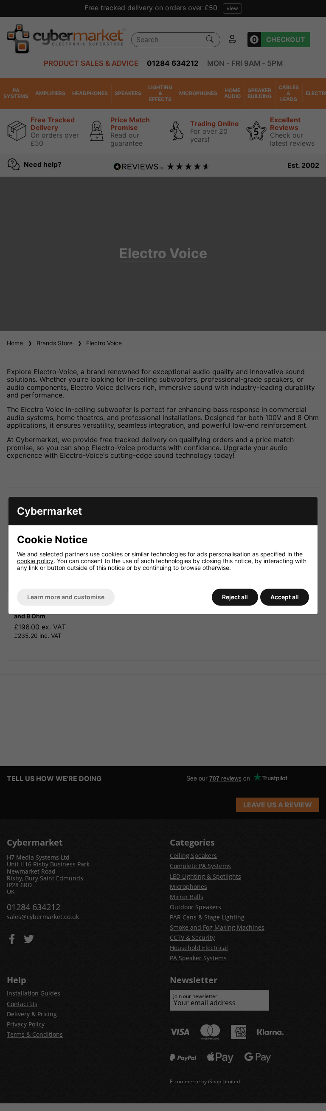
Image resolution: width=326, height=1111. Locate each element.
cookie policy (35, 560)
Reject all (235, 597)
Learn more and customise (65, 597)
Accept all (284, 597)
